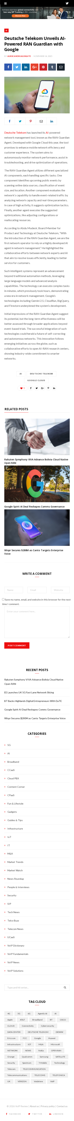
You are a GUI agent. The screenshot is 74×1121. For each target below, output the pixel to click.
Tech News (13, 912)
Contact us (62, 1106)
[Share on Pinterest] (48, 388)
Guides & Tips (15, 820)
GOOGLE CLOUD (36, 380)
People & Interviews (18, 887)
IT (8, 845)
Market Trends (15, 861)
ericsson (11, 1038)
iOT (29, 1044)
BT (51, 1019)
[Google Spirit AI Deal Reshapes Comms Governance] (37, 484)
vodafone (38, 1081)
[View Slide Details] (37, 13)
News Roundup (15, 878)
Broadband (13, 761)
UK (8, 1081)
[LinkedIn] (26, 67)
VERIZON (22, 1081)
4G (8, 1013)
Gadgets (12, 811)
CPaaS (10, 795)
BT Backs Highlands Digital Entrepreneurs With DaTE (33, 700)
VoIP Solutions (15, 970)
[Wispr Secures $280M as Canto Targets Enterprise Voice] (37, 527)
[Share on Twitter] (17, 67)
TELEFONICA (58, 1075)
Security (11, 895)
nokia (41, 1050)
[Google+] (34, 67)
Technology (59, 1063)
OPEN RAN (56, 1050)
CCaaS (11, 770)
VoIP (52, 1081)
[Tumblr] (52, 67)
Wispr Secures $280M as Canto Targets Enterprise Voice (35, 718)
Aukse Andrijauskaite (19, 56)
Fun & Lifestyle (15, 803)
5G (9, 745)
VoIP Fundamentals (17, 953)
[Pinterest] (43, 67)
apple (10, 1019)
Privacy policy (48, 1106)
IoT (9, 836)
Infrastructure (15, 828)
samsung (44, 1056)
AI (6, 30)
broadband (37, 1019)
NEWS (28, 1050)
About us (34, 1106)
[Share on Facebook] (8, 67)
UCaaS (11, 937)
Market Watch (15, 870)
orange (10, 1056)
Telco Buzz (13, 920)
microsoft (55, 1044)
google (37, 1038)
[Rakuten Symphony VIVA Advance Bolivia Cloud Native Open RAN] (37, 437)
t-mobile (43, 1063)
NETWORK (12, 1050)
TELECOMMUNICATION (34, 1069)
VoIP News (13, 962)
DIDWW (59, 1032)
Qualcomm (27, 1056)
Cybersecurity (47, 1026)
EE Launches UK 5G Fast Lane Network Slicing (29, 692)
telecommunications (17, 1075)
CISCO (63, 1019)
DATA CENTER (13, 1032)
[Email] (61, 67)
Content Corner (16, 786)
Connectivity (28, 1026)
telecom (11, 1069)
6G (29, 1013)
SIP (9, 903)
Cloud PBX (13, 778)
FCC (25, 1038)
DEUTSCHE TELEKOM (41, 373)
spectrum (26, 1063)
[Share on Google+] (42, 388)
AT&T (22, 1019)
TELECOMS (39, 1075)
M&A (10, 853)
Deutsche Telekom (15, 132)
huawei (51, 1038)
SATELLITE (60, 1056)
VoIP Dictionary (15, 945)
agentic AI (42, 1013)
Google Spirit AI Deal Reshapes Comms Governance (34, 506)
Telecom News (15, 928)
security (11, 1063)
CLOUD (10, 1026)
